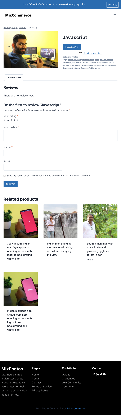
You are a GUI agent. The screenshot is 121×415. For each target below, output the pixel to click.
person (66, 65)
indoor (110, 60)
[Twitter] (100, 374)
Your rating (11, 116)
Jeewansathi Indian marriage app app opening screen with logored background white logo (19, 251)
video (97, 68)
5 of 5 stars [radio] (18, 120)
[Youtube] (104, 374)
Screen (97, 65)
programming (87, 65)
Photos (75, 57)
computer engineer (85, 60)
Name (8, 147)
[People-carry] (97, 374)
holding (103, 60)
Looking (92, 62)
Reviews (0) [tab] (14, 77)
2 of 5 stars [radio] (8, 120)
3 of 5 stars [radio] (11, 120)
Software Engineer (80, 68)
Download (71, 47)
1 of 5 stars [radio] (5, 120)
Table (91, 68)
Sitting (104, 65)
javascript (67, 62)
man (98, 62)
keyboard (76, 62)
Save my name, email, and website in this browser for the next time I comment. (49, 175)
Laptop (85, 62)
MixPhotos (12, 368)
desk (97, 60)
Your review (11, 127)
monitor (105, 62)
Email (8, 161)
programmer (75, 65)
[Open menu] (114, 15)
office (111, 62)
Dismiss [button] (112, 4)
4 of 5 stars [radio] (14, 120)
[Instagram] (93, 374)
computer (72, 60)
